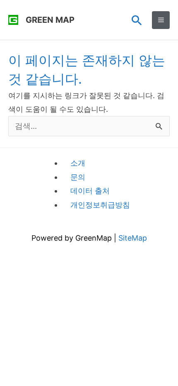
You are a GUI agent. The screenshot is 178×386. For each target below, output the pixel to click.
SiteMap (132, 238)
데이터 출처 (90, 190)
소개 (77, 163)
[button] (137, 20)
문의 (77, 177)
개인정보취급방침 (100, 204)
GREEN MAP (50, 20)
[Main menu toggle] (161, 20)
